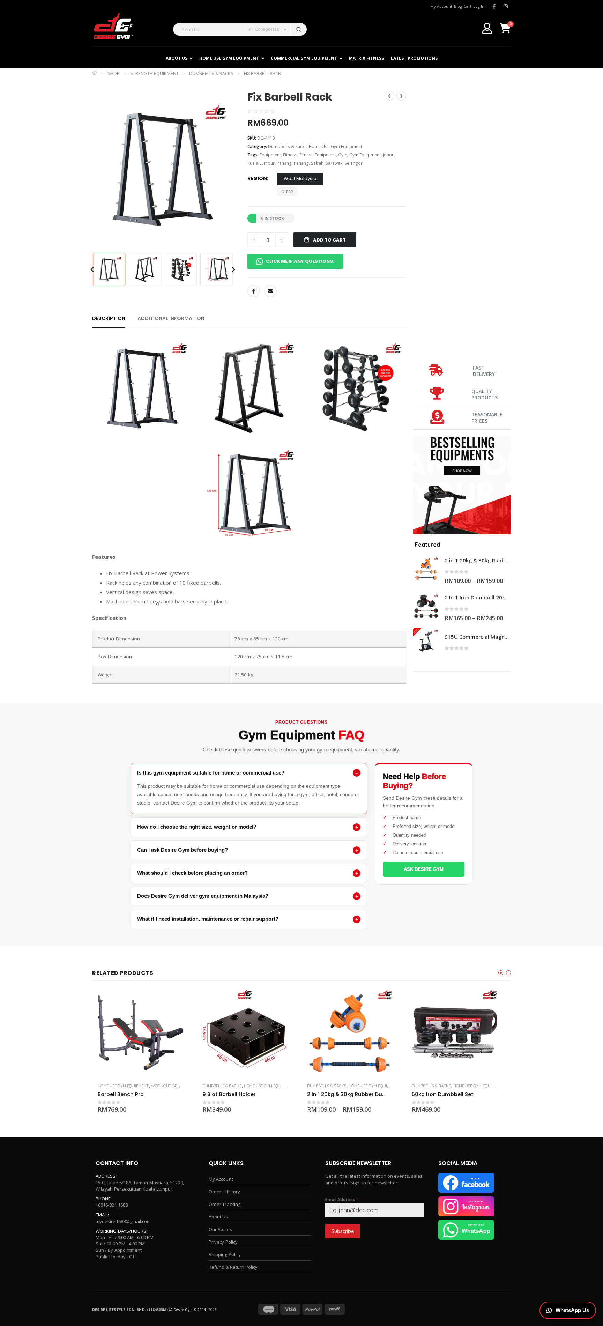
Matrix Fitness (366, 58)
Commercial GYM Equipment (304, 58)
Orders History (224, 1191)
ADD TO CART (329, 240)
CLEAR (287, 191)
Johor (388, 155)
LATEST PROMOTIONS (414, 58)
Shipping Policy (225, 1254)
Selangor (353, 163)
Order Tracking (224, 1204)
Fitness (290, 155)
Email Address (341, 1199)
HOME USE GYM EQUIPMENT (229, 58)
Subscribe (343, 1231)
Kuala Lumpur (261, 163)
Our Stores (220, 1229)
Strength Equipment (154, 73)
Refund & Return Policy (233, 1267)
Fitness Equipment (317, 155)
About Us (218, 1217)
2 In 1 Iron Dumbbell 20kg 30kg (478, 597)
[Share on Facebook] (253, 291)
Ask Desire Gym (424, 869)
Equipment (270, 155)
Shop (113, 73)
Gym (342, 155)
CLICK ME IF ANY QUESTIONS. (300, 261)
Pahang (284, 163)
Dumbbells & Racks (211, 73)
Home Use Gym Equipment (335, 146)
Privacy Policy (223, 1242)
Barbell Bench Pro (121, 1094)
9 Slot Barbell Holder (229, 1094)
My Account (221, 1179)
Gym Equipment (365, 155)
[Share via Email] (270, 291)
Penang (301, 163)
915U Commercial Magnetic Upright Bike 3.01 (478, 636)
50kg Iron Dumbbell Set (443, 1094)
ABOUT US (176, 58)
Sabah (317, 163)
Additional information (170, 318)
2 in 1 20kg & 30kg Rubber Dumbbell (478, 560)
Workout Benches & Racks (178, 1085)
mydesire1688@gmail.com (123, 1221)
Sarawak (334, 163)
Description (108, 318)
